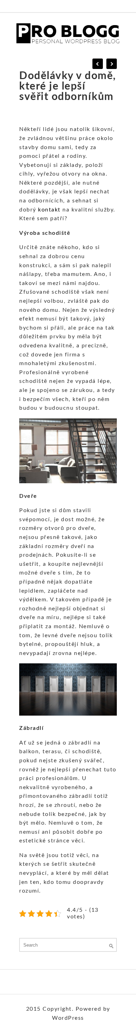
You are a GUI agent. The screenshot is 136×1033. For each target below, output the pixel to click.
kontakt (49, 210)
